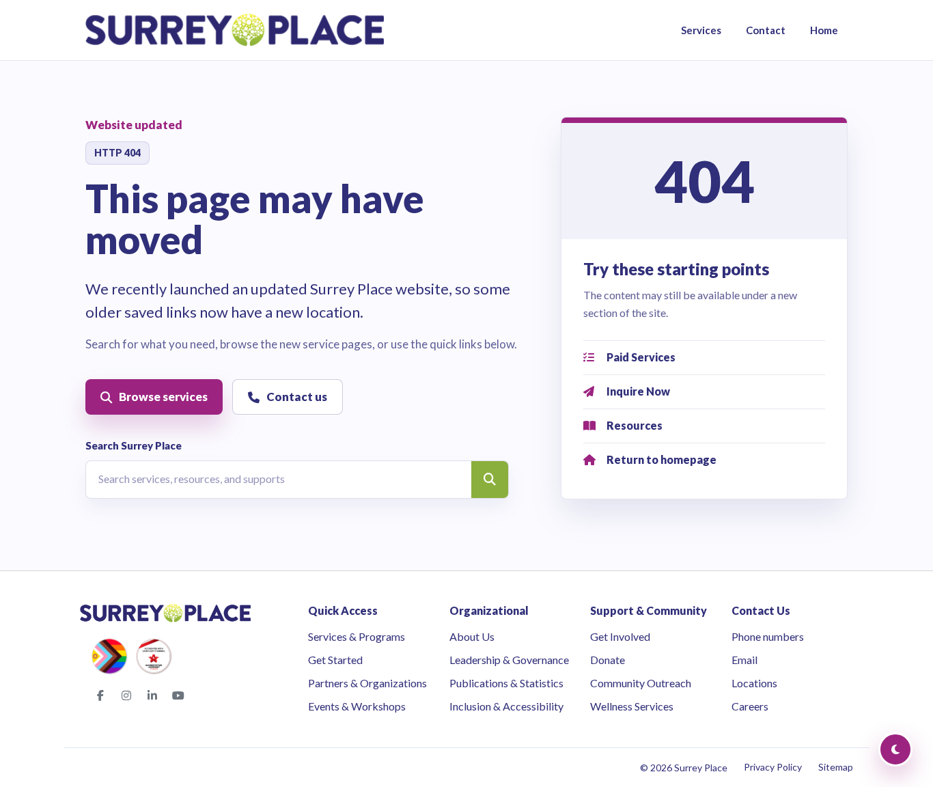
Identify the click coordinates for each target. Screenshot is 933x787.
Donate (607, 659)
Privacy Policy (773, 767)
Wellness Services (631, 706)
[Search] (489, 479)
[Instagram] (126, 695)
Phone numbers (768, 636)
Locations (754, 682)
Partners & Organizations (367, 682)
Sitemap (835, 767)
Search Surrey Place (133, 445)
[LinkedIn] (152, 695)
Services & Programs (356, 636)
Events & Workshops (357, 706)
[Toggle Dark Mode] (895, 749)
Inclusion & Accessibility (506, 706)
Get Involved (620, 636)
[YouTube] (178, 695)
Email (744, 659)
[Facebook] (100, 695)
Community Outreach (640, 682)
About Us (472, 636)
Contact (765, 30)
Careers (750, 706)
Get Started (335, 659)
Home (824, 30)
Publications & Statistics (506, 682)
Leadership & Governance (509, 659)
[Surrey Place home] (234, 30)
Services (701, 30)
